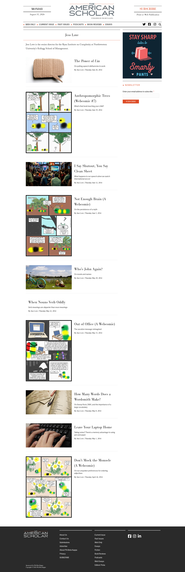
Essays (108, 25)
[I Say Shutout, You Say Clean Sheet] (49, 174)
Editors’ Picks (100, 565)
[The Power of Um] (49, 70)
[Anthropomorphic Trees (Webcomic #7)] (49, 122)
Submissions (65, 542)
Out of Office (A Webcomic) (94, 324)
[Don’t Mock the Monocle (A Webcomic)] (49, 487)
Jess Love (80, 70)
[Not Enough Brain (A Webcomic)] (49, 225)
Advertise (63, 546)
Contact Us (64, 539)
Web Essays (99, 561)
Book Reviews (94, 25)
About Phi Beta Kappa (68, 550)
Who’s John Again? (88, 269)
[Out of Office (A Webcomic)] (49, 350)
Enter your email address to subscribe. (138, 91)
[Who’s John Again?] (49, 277)
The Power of (87, 61)
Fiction (97, 550)
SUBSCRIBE (64, 557)
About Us (63, 535)
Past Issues (63, 25)
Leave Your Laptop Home (93, 427)
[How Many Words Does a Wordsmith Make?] (49, 402)
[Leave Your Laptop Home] (49, 435)
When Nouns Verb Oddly (46, 302)
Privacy (63, 554)
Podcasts (78, 25)
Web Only (30, 25)
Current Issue (46, 25)
